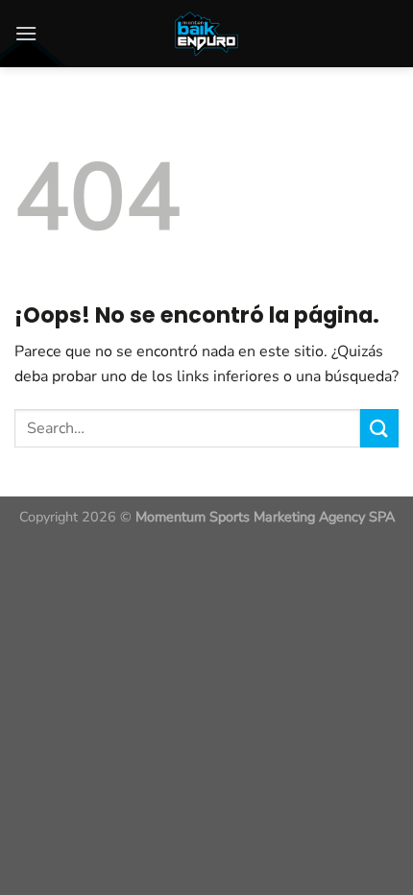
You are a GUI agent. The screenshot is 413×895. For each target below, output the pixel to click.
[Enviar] (379, 428)
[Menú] (25, 33)
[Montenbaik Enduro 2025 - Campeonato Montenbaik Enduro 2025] (206, 33)
